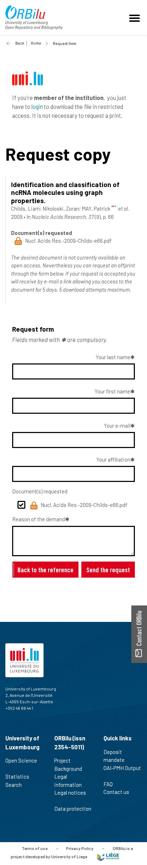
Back (19, 43)
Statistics (17, 776)
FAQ (108, 784)
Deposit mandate (114, 756)
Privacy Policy (79, 848)
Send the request (108, 569)
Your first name (112, 391)
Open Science (21, 760)
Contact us (116, 792)
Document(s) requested (39, 491)
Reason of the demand (38, 519)
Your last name (113, 357)
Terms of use (34, 848)
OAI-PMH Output (122, 768)
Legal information (68, 780)
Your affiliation (113, 459)
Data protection (72, 808)
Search (13, 784)
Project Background (68, 764)
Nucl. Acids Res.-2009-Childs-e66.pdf (84, 505)
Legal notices (70, 792)
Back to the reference (45, 569)
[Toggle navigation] (135, 17)
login (37, 106)
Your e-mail (117, 425)
